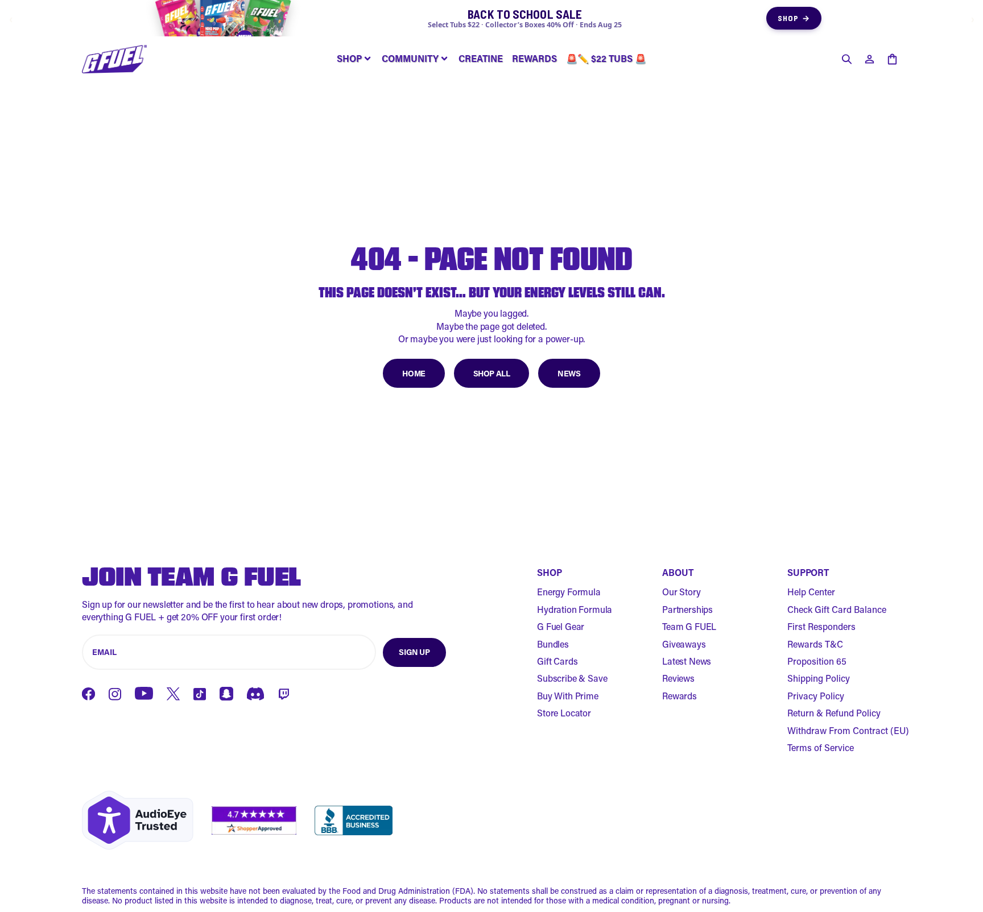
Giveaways (684, 644)
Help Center (811, 592)
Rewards (679, 696)
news (568, 373)
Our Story (681, 592)
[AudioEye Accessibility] (137, 820)
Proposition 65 (816, 661)
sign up (414, 651)
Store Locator (564, 713)
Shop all (491, 373)
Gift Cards (557, 661)
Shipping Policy (818, 678)
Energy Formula (569, 592)
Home (413, 373)
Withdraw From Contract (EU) (848, 730)
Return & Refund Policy (834, 713)
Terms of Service (820, 747)
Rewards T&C (815, 644)
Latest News (686, 661)
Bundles (553, 644)
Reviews (678, 678)
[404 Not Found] (114, 59)
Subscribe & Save (572, 678)
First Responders (821, 626)
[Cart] (892, 59)
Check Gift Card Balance (836, 609)
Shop (794, 18)
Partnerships (687, 609)
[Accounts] (869, 59)
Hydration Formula (574, 609)
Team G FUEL (689, 626)
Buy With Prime (567, 696)
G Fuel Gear (560, 626)
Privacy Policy (815, 696)
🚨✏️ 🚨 (606, 58)
